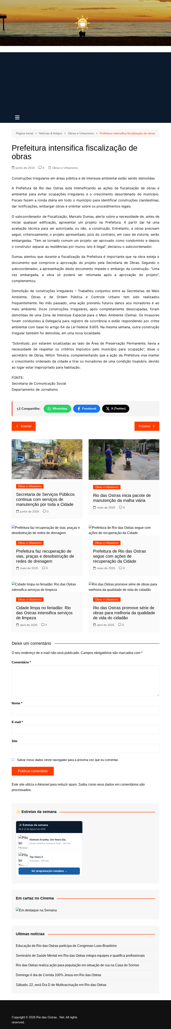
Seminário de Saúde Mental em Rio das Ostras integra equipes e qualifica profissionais (80, 955)
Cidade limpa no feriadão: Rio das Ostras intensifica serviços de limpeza (44, 612)
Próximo (144, 426)
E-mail (17, 722)
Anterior (26, 426)
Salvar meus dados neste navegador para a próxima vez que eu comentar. (67, 760)
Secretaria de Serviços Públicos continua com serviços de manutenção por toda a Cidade (45, 499)
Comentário (21, 662)
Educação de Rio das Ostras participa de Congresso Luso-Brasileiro (66, 946)
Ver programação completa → (49, 871)
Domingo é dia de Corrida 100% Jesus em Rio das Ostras (58, 975)
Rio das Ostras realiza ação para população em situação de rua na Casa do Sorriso (77, 965)
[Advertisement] (85, 81)
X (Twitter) (118, 408)
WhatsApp (60, 408)
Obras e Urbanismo (65, 167)
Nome (17, 703)
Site (14, 741)
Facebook (89, 408)
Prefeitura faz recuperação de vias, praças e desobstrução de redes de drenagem (45, 556)
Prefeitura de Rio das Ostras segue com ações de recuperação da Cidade (119, 556)
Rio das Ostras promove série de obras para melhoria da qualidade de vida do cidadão (124, 612)
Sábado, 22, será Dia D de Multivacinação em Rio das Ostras (61, 985)
